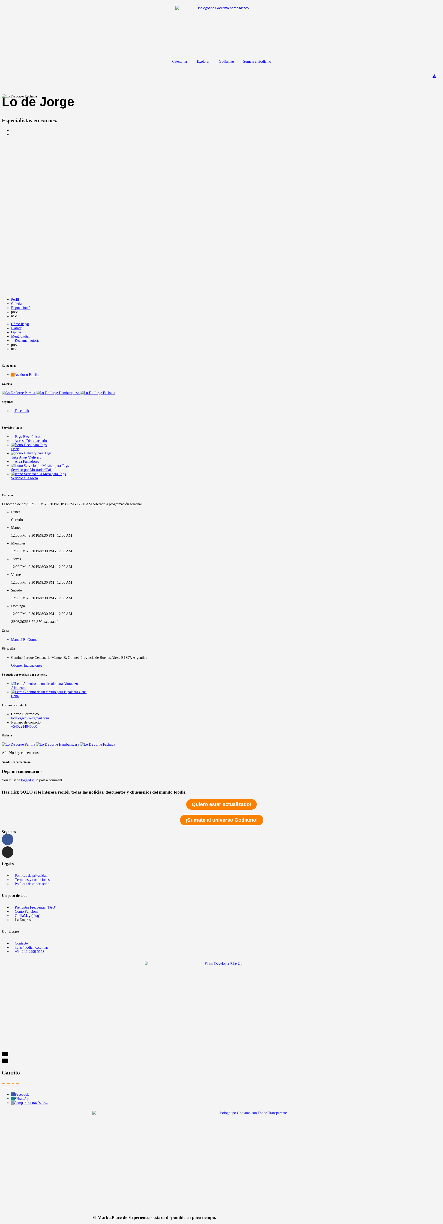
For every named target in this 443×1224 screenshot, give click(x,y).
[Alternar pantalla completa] (13, 1083)
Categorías (180, 61)
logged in (28, 780)
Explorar (203, 61)
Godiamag (226, 61)
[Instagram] (7, 852)
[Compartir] (8, 1083)
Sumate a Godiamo (257, 61)
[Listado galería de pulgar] (19, 744)
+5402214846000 (24, 726)
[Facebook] (7, 839)
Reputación (20, 308)
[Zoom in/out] (17, 1083)
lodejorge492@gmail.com (30, 718)
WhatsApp (22, 1098)
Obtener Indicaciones (26, 665)
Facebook (22, 1094)
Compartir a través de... (31, 1103)
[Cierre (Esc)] (4, 1083)
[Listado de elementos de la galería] (19, 393)
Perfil (15, 299)
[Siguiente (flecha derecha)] (8, 1088)
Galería (16, 304)
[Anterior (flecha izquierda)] (4, 1088)
